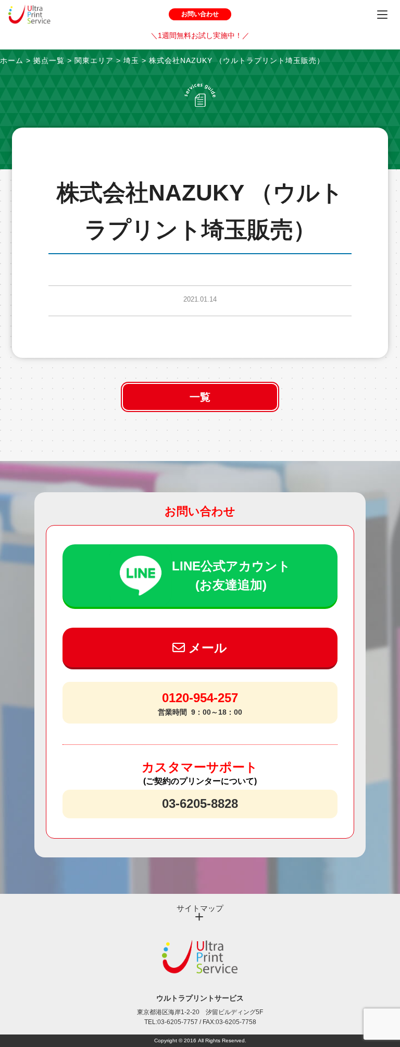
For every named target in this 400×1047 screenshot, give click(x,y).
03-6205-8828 (200, 803)
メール (206, 648)
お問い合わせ (200, 14)
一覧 (200, 397)
